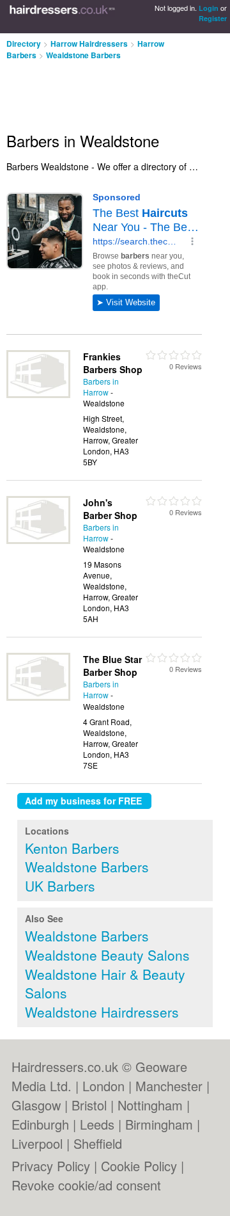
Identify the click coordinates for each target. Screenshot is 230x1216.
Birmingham (159, 1124)
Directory (23, 43)
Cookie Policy (139, 1165)
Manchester (169, 1085)
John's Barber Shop (110, 509)
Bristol (89, 1105)
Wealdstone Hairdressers (102, 1011)
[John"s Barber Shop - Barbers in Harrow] (38, 540)
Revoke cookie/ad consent (86, 1185)
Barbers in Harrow (101, 386)
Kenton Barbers (72, 848)
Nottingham (150, 1105)
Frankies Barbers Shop (112, 363)
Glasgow (36, 1105)
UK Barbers (60, 885)
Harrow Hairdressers (89, 43)
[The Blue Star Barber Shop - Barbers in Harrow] (38, 697)
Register (213, 18)
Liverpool (37, 1143)
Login (208, 8)
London (103, 1085)
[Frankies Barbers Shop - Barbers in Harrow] (38, 394)
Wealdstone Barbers (83, 55)
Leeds (97, 1124)
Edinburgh (40, 1124)
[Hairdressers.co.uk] (62, 16)
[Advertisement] (102, 91)
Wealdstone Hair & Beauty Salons (105, 983)
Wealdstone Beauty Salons (107, 954)
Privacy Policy (51, 1165)
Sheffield (97, 1143)
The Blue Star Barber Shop (112, 665)
